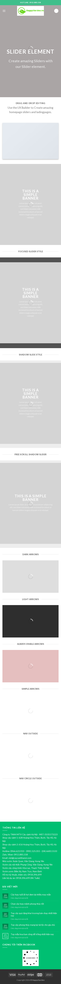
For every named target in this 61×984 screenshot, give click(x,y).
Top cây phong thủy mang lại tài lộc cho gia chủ (33, 925)
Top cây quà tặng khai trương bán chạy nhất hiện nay (34, 914)
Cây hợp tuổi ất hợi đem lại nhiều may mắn (31, 894)
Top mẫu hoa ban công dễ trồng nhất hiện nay (32, 934)
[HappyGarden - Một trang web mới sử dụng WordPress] (30, 11)
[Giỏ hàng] (56, 11)
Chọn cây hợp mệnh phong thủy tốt (27, 904)
